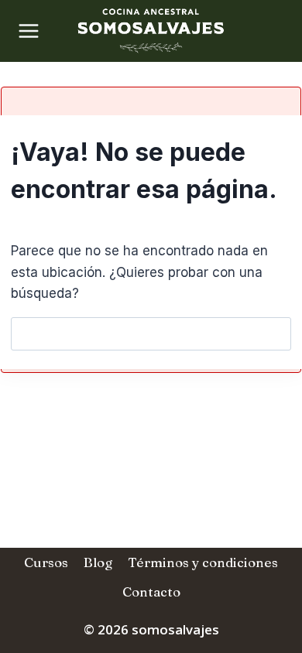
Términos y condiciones (203, 562)
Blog (98, 562)
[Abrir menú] (23, 30)
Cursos (46, 562)
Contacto (151, 591)
